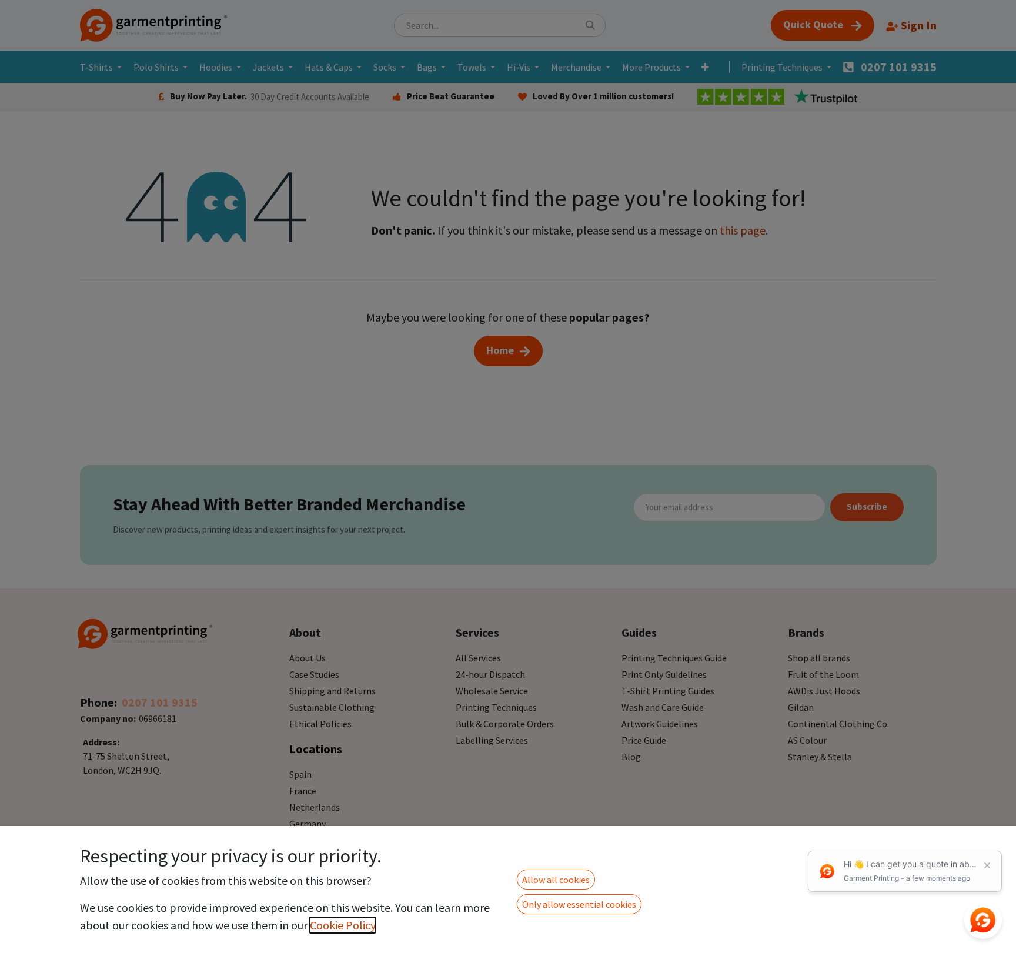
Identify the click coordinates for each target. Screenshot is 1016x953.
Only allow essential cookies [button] (579, 904)
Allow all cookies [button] (556, 879)
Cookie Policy (342, 925)
